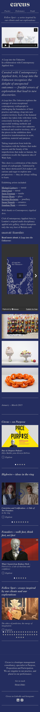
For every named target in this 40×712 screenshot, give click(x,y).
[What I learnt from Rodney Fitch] (20, 549)
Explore (8, 457)
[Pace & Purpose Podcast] (20, 436)
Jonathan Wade (8, 204)
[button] (15, 464)
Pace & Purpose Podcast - (16, 451)
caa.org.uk (6, 232)
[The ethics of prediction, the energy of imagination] (20, 609)
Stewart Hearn (8, 196)
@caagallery (18, 232)
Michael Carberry (10, 187)
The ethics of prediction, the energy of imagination (17, 624)
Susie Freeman (8, 193)
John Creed (7, 190)
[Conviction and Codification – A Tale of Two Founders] (20, 494)
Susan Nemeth (8, 202)
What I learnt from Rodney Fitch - (16, 566)
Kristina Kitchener (10, 199)
